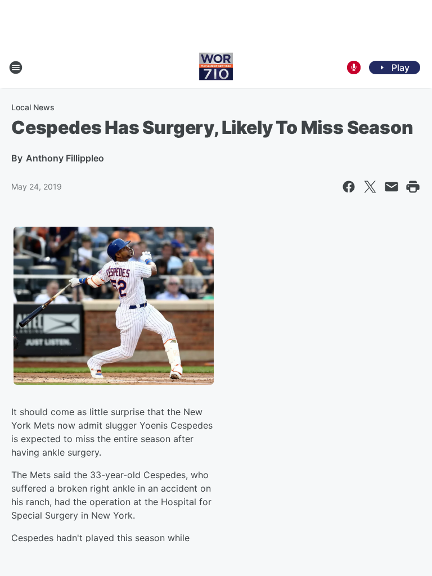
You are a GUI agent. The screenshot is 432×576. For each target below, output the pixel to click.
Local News (33, 107)
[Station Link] (216, 68)
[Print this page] (413, 187)
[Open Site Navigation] (15, 67)
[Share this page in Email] (391, 187)
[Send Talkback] (354, 67)
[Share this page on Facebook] (349, 187)
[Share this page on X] (370, 187)
